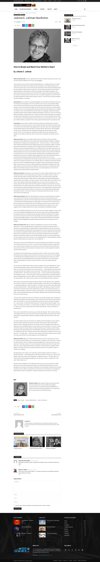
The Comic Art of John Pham (53, 520)
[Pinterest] (29, 25)
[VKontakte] (82, 550)
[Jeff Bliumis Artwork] (21, 442)
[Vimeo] (83, 1)
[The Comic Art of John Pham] (42, 522)
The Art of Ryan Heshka (52, 533)
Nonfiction (23, 14)
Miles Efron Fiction (76, 38)
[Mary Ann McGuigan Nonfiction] (37, 442)
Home (15, 12)
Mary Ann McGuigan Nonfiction (36, 448)
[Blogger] (65, 550)
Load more (75, 45)
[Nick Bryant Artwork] (42, 528)
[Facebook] (78, 1)
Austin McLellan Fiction (19, 414)
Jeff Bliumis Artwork (18, 448)
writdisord (19, 21)
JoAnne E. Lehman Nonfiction (31, 400)
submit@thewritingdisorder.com (45, 555)
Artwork (15, 446)
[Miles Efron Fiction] (67, 40)
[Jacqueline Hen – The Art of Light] (17, 522)
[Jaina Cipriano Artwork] (17, 528)
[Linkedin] (79, 550)
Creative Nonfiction (20, 12)
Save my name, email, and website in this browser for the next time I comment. (32, 505)
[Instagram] (80, 1)
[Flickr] (72, 550)
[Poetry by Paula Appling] (53, 442)
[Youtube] (85, 1)
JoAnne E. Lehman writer (42, 400)
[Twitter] (82, 1)
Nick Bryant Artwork (51, 526)
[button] (84, 9)
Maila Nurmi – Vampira (26, 533)
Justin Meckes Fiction (56, 414)
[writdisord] (14, 22)
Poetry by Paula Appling (50, 448)
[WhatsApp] (32, 25)
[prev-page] (14, 452)
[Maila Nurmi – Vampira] (17, 535)
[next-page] (17, 452)
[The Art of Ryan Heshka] (42, 535)
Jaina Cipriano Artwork (26, 526)
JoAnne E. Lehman (21, 400)
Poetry (48, 446)
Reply (19, 465)
